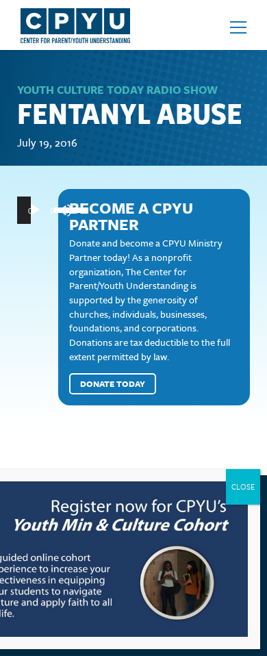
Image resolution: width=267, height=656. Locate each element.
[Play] (35, 210)
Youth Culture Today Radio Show (117, 89)
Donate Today (112, 383)
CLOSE (243, 486)
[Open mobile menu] (238, 27)
